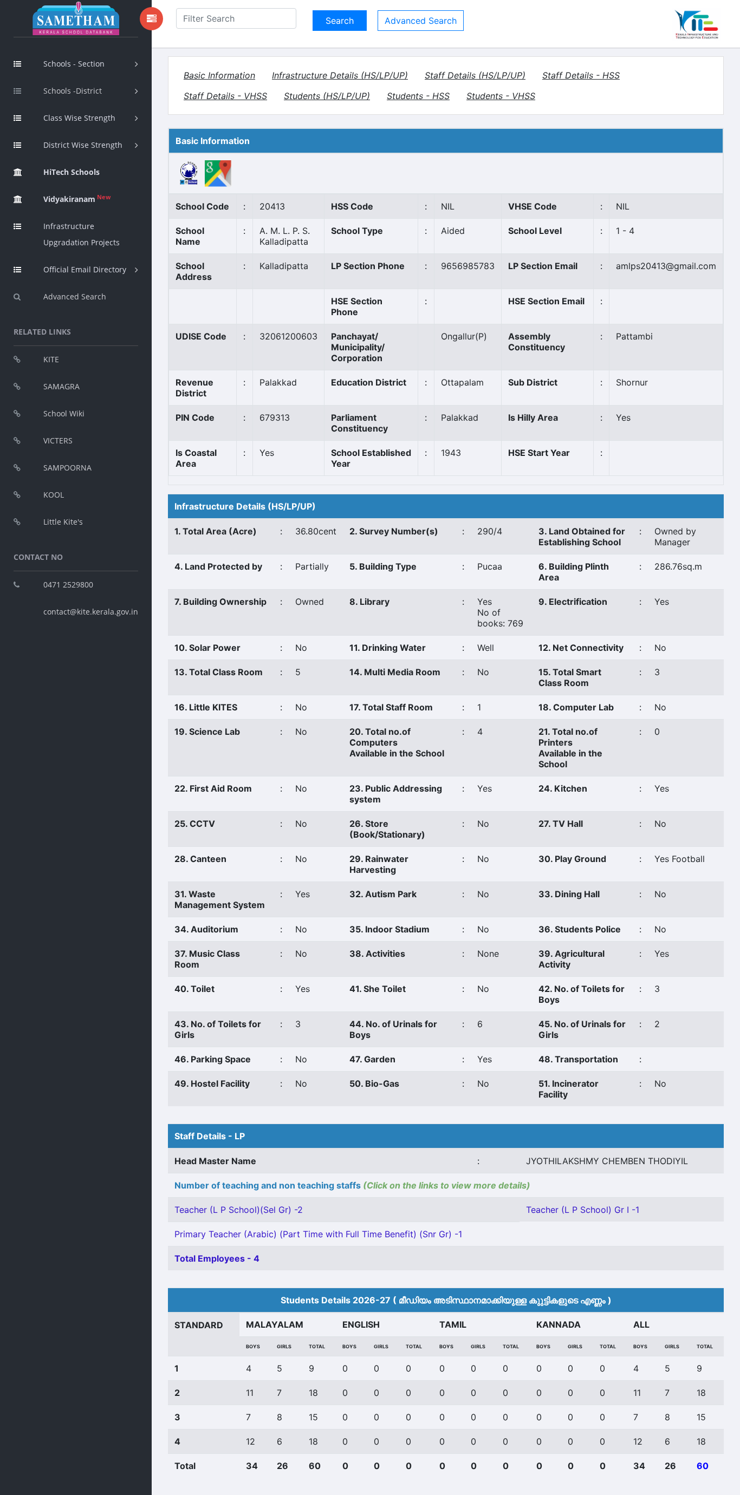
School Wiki (64, 413)
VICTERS (58, 440)
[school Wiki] (189, 172)
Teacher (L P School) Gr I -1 (582, 1209)
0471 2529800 (68, 584)
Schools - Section (74, 63)
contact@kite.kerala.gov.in (90, 611)
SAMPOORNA (67, 467)
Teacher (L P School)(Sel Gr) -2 (238, 1209)
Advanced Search (74, 296)
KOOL (53, 494)
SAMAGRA (61, 386)
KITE (51, 359)
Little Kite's (63, 522)
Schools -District (72, 91)
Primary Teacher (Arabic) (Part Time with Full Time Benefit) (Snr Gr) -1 (318, 1234)
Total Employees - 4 (216, 1258)
